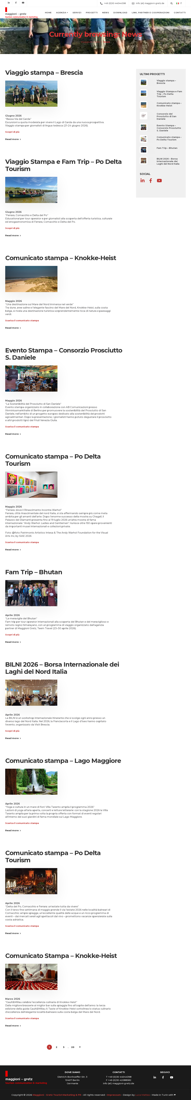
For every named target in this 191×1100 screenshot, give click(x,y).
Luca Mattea (142, 1094)
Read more (12, 139)
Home (48, 12)
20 (72, 1047)
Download (120, 12)
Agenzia (61, 12)
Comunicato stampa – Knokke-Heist (60, 258)
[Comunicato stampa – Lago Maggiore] (31, 785)
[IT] (177, 3)
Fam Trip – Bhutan (33, 572)
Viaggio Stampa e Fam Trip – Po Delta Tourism (63, 165)
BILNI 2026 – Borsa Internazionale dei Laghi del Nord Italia (62, 668)
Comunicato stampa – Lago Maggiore (63, 761)
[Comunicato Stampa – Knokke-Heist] (31, 980)
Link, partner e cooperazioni (150, 12)
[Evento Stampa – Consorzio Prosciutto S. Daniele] (31, 382)
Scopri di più (12, 132)
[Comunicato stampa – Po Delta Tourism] (31, 488)
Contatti (180, 12)
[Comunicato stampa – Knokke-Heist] (31, 282)
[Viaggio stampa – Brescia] (31, 97)
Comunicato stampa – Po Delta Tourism (53, 459)
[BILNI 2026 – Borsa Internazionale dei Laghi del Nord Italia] (31, 696)
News (105, 12)
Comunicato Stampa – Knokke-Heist (61, 956)
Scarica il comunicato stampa (22, 320)
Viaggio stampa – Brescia (44, 72)
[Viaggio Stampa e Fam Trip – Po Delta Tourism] (31, 193)
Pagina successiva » (80, 1047)
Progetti (92, 12)
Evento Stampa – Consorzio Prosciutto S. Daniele (63, 353)
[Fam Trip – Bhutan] (31, 596)
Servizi (77, 12)
